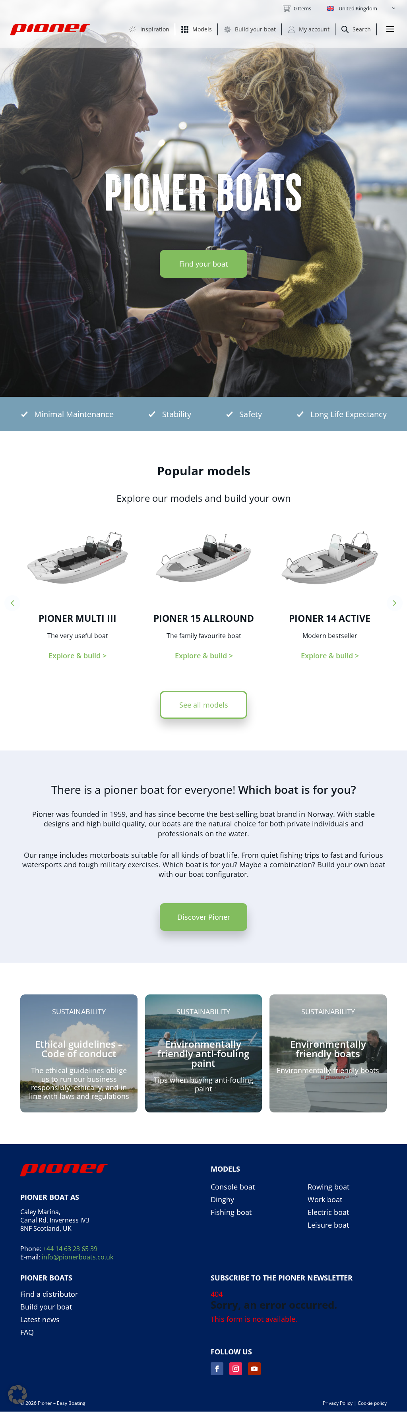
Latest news (40, 1319)
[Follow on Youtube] (254, 1368)
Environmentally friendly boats (328, 1048)
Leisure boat (328, 1225)
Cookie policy (372, 1403)
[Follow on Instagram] (235, 1368)
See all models (203, 705)
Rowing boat (328, 1187)
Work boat (325, 1199)
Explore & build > (77, 655)
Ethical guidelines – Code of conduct (79, 1048)
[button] (362, 8)
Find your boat (203, 264)
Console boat (233, 1187)
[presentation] (12, 603)
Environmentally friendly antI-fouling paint (203, 1053)
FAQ (27, 1332)
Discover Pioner (203, 917)
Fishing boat (231, 1212)
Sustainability (79, 1011)
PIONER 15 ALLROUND (203, 618)
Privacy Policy (338, 1403)
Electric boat (328, 1212)
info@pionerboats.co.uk (77, 1257)
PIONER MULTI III (77, 618)
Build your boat (46, 1307)
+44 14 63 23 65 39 (70, 1248)
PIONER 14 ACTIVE (329, 618)
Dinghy (222, 1199)
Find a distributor (49, 1294)
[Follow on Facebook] (217, 1368)
